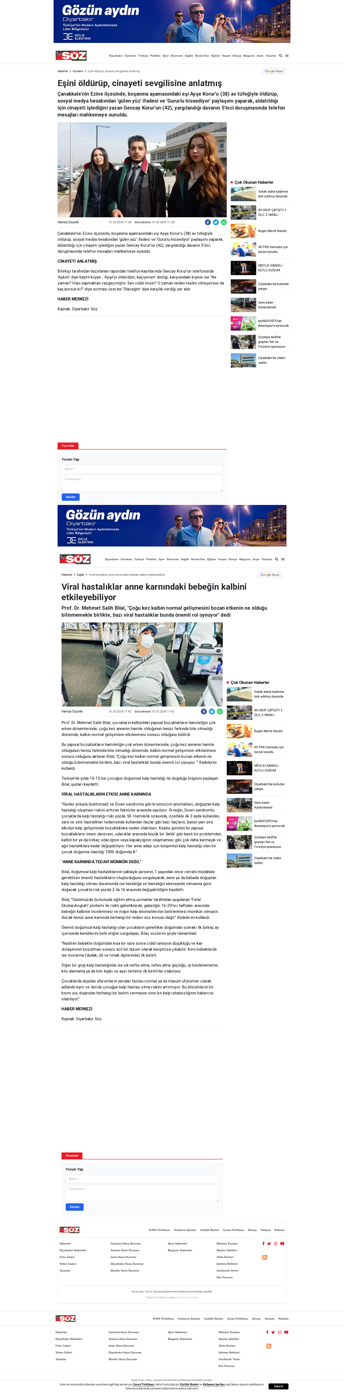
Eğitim (215, 55)
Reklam (279, 1230)
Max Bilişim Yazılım (187, 1297)
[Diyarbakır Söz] (71, 56)
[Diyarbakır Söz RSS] (264, 1257)
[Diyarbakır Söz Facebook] (263, 1243)
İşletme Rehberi (227, 1263)
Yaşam (226, 55)
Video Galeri (68, 1263)
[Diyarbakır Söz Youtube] (282, 1243)
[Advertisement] (142, 348)
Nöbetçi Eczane (227, 1243)
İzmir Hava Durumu (123, 1257)
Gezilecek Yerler (227, 1270)
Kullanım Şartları (185, 1230)
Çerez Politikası (233, 1230)
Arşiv (260, 55)
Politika (155, 55)
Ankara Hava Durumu (125, 1250)
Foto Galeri (67, 1257)
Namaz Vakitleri (227, 1250)
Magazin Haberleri (180, 1250)
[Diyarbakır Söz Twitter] (269, 1243)
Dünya (237, 55)
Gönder (71, 497)
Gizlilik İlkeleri (209, 1230)
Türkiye (143, 55)
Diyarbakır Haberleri (73, 1250)
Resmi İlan (202, 55)
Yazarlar (271, 55)
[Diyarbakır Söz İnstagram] (275, 1243)
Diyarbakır (116, 55)
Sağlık (189, 55)
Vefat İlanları (225, 1257)
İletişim (266, 1230)
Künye (252, 1230)
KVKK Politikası (159, 1230)
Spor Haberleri (177, 1243)
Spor (165, 55)
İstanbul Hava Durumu (126, 1243)
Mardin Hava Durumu (125, 1270)
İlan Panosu (225, 1277)
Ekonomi (177, 55)
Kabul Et (278, 1386)
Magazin (249, 55)
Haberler (63, 71)
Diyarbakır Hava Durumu (127, 1263)
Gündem (130, 55)
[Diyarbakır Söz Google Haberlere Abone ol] (274, 71)
